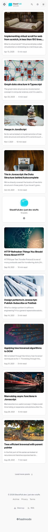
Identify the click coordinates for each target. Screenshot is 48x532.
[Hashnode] (24, 218)
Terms (32, 499)
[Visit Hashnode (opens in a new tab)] (24, 519)
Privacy (24, 499)
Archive (16, 499)
